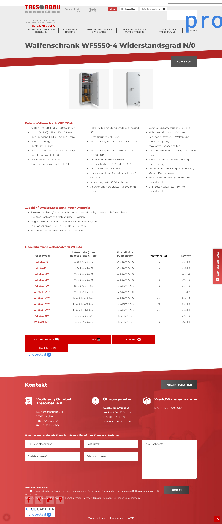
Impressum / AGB (122, 518)
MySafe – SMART (93, 9)
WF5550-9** (41, 315)
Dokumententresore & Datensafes (99, 30)
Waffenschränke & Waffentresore (134, 30)
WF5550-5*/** (42, 292)
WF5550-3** (42, 279)
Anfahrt (60, 500)
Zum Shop (184, 61)
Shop (112, 9)
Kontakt (68, 9)
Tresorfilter (130, 9)
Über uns (79, 9)
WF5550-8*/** (42, 309)
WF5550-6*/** (42, 297)
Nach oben (217, 519)
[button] (6, 517)
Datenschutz (96, 518)
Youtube (50, 500)
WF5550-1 (42, 267)
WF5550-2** (42, 273)
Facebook (29, 500)
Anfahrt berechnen (179, 384)
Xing (39, 500)
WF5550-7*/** (42, 303)
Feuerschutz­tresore (70, 30)
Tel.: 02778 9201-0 (42, 25)
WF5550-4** (41, 286)
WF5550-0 (41, 261)
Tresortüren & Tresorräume (167, 30)
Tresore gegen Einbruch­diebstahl (40, 30)
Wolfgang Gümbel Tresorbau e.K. (42, 9)
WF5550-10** (42, 322)
